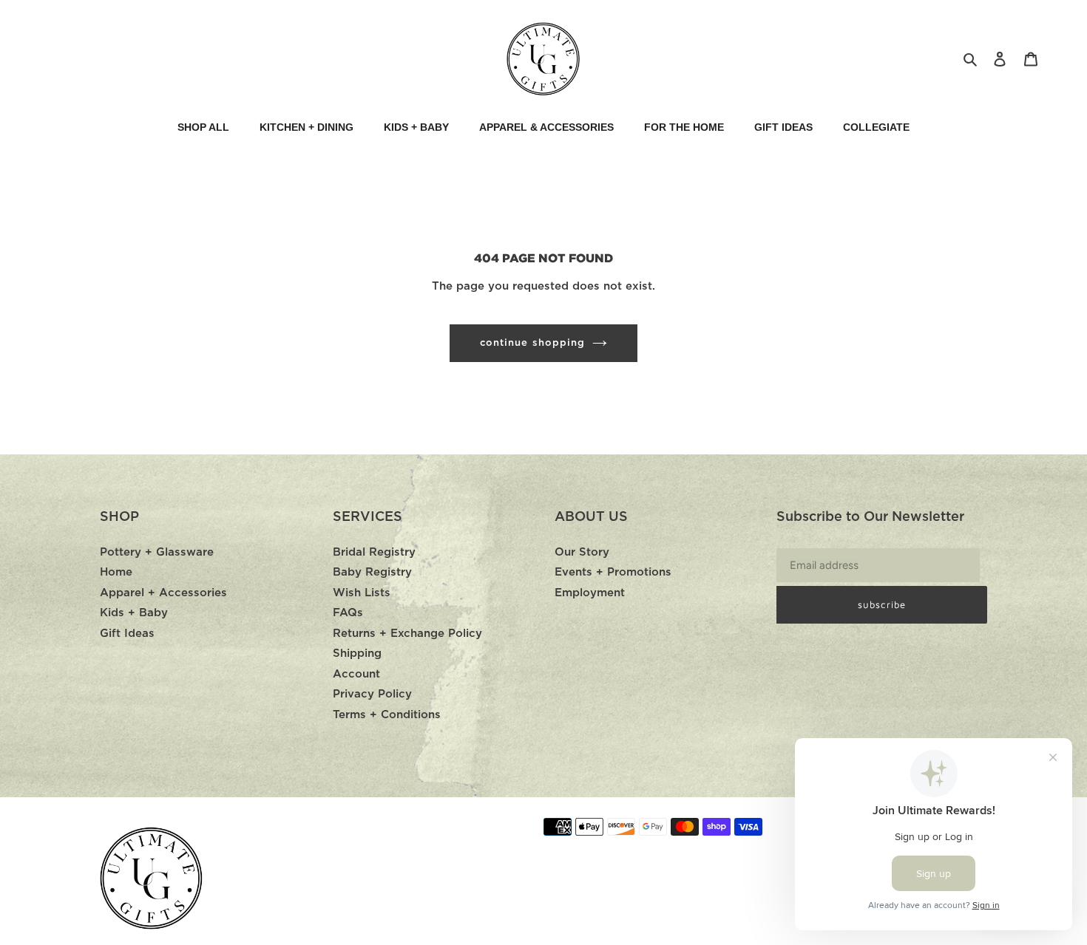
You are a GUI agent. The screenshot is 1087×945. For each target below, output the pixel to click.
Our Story (582, 552)
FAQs (348, 612)
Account (356, 674)
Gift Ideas (127, 633)
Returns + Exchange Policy (407, 633)
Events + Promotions (613, 572)
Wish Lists (361, 592)
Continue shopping (532, 343)
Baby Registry (372, 572)
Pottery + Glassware (157, 552)
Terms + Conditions (387, 714)
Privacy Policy (372, 694)
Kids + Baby (134, 612)
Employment (590, 592)
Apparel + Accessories (163, 592)
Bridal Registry (374, 552)
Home (116, 572)
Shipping (357, 653)
